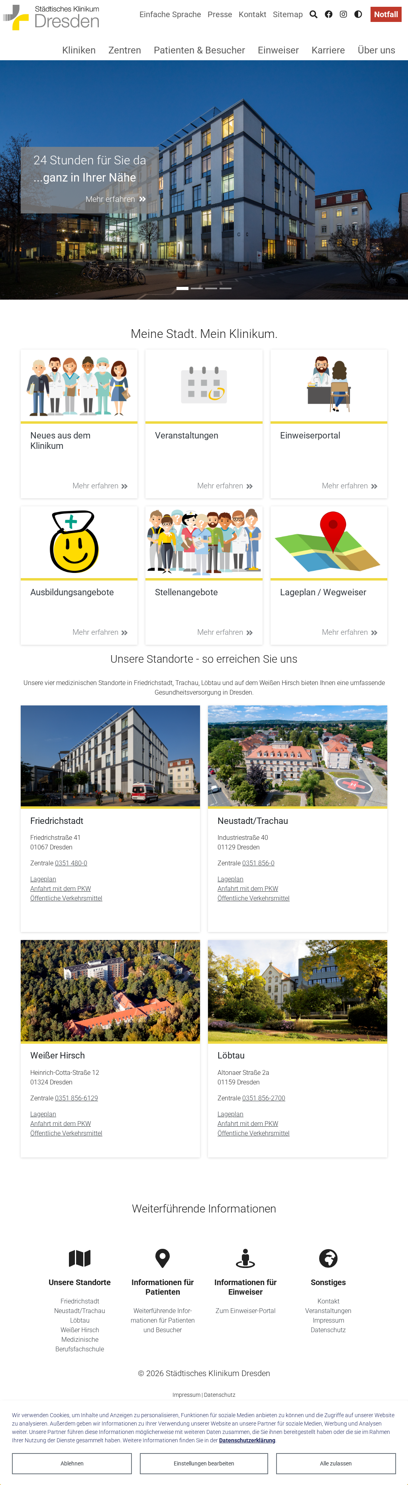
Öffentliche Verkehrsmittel (66, 898)
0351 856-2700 (263, 1098)
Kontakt (253, 14)
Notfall (386, 14)
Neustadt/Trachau (79, 1311)
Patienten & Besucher (199, 50)
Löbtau (80, 1320)
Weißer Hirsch (80, 1330)
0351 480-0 (71, 863)
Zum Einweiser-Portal (246, 1311)
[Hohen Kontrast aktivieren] (358, 14)
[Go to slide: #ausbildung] (197, 288)
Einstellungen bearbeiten (204, 1463)
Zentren (124, 50)
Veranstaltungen (328, 1311)
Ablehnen (72, 1463)
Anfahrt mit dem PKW (60, 889)
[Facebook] (328, 14)
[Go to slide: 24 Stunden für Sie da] (182, 288)
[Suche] (313, 14)
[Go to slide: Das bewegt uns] (211, 288)
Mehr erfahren (95, 485)
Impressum (328, 1320)
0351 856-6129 (76, 1098)
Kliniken (79, 50)
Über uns (376, 50)
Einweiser (278, 50)
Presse (220, 14)
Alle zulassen (336, 1463)
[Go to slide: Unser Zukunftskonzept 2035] (225, 288)
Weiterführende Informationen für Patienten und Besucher (163, 1320)
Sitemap (288, 14)
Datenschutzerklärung (247, 1440)
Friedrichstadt (80, 1301)
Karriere (328, 50)
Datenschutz (328, 1330)
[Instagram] (343, 14)
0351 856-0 (258, 863)
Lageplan (43, 879)
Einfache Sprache (170, 14)
